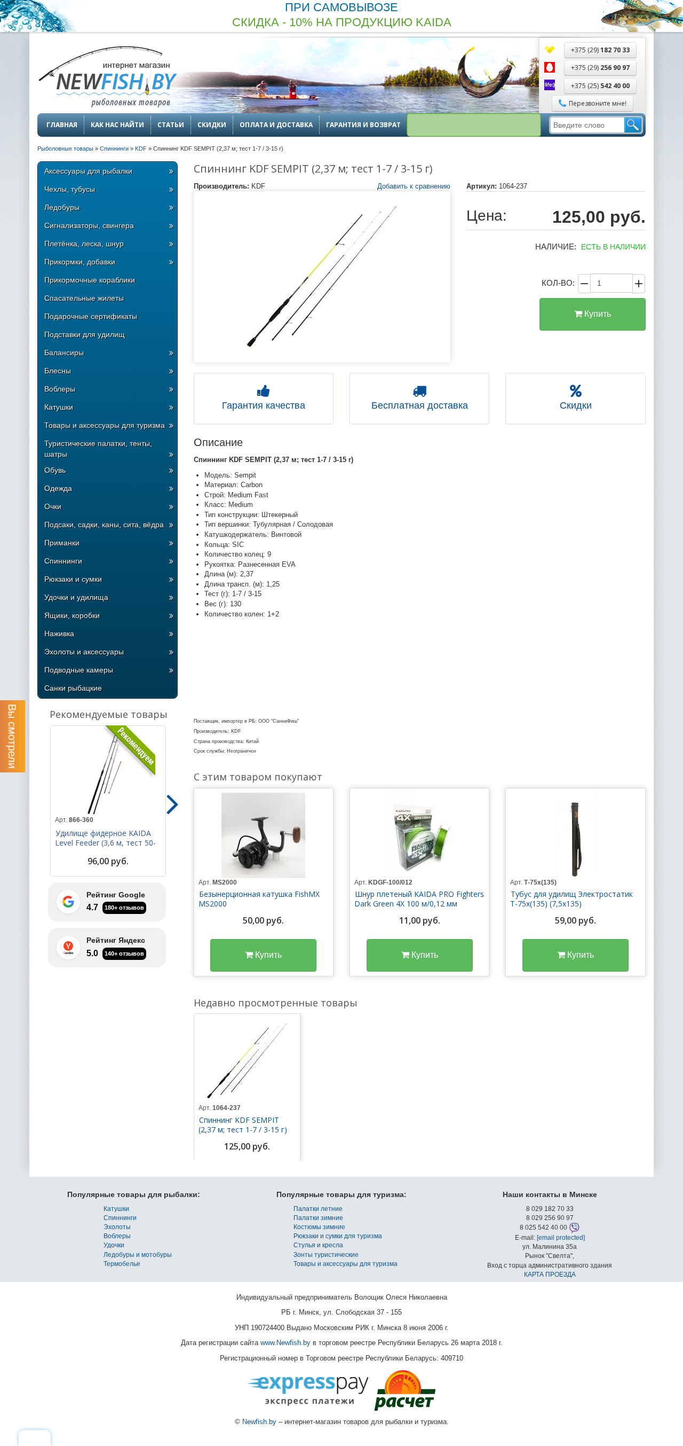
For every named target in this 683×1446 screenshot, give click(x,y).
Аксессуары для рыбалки (88, 171)
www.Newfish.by (285, 1343)
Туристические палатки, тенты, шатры (98, 448)
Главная (61, 125)
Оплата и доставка (276, 125)
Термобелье (122, 1264)
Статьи (170, 125)
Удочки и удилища (76, 597)
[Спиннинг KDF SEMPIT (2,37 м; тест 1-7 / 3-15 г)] (322, 276)
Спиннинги (63, 561)
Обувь (55, 470)
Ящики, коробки (72, 615)
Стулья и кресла (318, 1245)
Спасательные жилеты (84, 298)
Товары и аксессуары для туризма (104, 425)
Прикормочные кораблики (89, 280)
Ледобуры (62, 207)
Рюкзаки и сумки (73, 579)
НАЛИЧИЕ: (555, 246)
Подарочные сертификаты (90, 316)
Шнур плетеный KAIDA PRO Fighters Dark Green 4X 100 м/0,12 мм (419, 899)
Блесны (57, 370)
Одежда (58, 488)
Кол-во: (558, 282)
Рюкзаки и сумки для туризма (337, 1236)
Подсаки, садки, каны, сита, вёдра (104, 524)
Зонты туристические (326, 1255)
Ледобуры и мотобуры (138, 1255)
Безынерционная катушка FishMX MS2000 (259, 899)
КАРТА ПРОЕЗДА (550, 1274)
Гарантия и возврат (363, 125)
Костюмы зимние (319, 1227)
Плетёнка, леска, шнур (84, 243)
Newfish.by (259, 1422)
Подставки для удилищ (84, 334)
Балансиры (64, 352)
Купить (596, 313)
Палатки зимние (318, 1218)
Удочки (114, 1245)
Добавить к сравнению (413, 186)
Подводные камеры (78, 670)
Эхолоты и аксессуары (84, 651)
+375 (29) (600, 49)
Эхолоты (117, 1227)
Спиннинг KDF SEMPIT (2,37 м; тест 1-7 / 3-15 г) (242, 1125)
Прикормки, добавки (79, 261)
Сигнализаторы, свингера (89, 225)
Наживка (59, 633)
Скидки (211, 125)
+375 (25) (600, 85)
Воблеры (59, 389)
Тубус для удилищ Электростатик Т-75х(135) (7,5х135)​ (571, 899)
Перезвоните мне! (597, 103)
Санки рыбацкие (73, 688)
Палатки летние (318, 1209)
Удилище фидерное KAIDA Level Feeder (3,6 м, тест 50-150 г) (105, 843)
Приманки (62, 542)
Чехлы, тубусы (69, 189)
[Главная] (107, 78)
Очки (52, 506)
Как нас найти (117, 125)
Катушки (58, 407)
